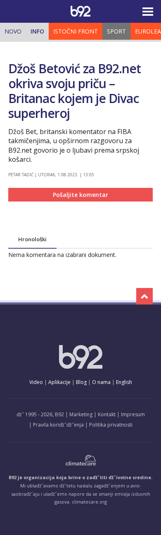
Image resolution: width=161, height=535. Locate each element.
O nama (101, 382)
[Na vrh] (144, 296)
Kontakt (107, 414)
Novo (13, 31)
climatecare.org (89, 502)
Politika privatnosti (111, 424)
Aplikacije (59, 382)
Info (37, 31)
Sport (116, 31)
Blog (81, 382)
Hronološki (32, 239)
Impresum (133, 414)
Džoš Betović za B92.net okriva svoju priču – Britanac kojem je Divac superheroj (74, 91)
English (124, 382)
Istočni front (75, 31)
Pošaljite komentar (80, 195)
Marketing (80, 414)
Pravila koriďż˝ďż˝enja (58, 424)
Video (36, 382)
